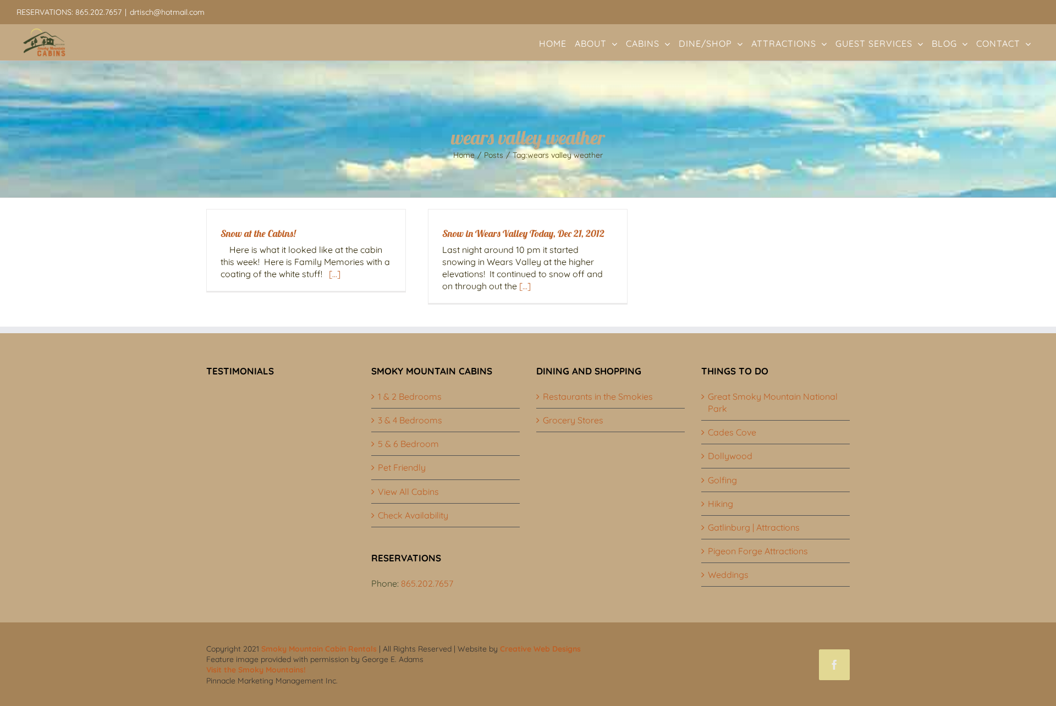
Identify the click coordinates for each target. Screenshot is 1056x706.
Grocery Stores (573, 420)
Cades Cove (732, 432)
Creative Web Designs (540, 649)
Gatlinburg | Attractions (754, 527)
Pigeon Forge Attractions (758, 550)
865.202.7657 (427, 583)
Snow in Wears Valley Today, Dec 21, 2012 (523, 233)
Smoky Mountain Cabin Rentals (319, 649)
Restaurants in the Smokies (598, 396)
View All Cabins (408, 491)
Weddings (728, 574)
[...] (334, 273)
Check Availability (413, 515)
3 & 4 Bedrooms (410, 420)
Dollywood (730, 455)
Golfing (722, 480)
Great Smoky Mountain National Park (773, 402)
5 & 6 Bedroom (408, 443)
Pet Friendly (402, 467)
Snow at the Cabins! (258, 233)
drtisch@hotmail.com (167, 12)
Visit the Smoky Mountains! (256, 670)
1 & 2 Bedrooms (410, 396)
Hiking (720, 503)
